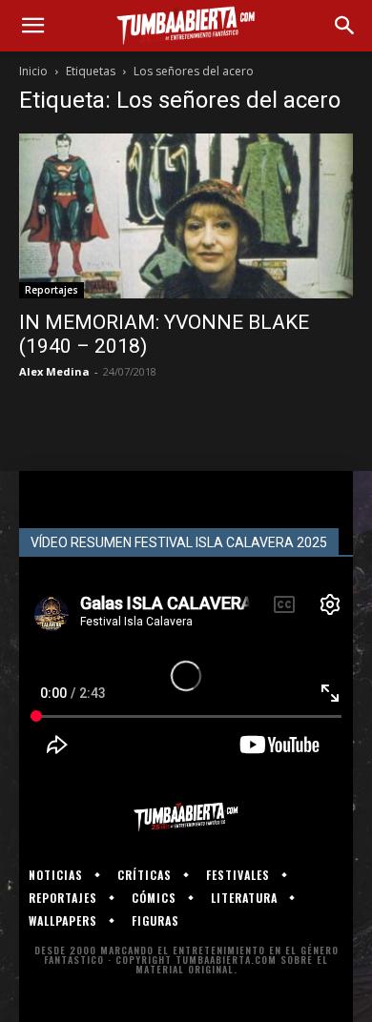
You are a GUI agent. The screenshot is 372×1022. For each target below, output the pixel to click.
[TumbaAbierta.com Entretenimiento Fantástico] (186, 817)
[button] (32, 25)
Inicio (33, 71)
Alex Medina (54, 371)
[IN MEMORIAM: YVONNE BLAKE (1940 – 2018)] (186, 215)
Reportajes (51, 289)
